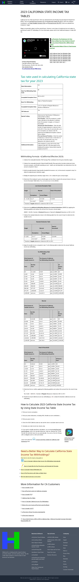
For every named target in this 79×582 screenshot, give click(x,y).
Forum (64, 561)
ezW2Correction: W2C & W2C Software (54, 540)
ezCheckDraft (35, 555)
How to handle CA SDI (27, 487)
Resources (43, 2)
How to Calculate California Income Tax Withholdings (35, 501)
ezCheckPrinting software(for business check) (38, 546)
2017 (63, 62)
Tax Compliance (33, 2)
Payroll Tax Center (51, 552)
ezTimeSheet (35, 561)
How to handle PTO (27, 494)
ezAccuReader (35, 564)
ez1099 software (51, 544)
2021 (51, 62)
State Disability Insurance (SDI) (38, 23)
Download (65, 542)
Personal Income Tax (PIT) (54, 23)
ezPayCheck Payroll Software (38, 537)
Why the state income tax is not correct (31, 476)
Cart (68, 2)
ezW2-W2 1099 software (52, 537)
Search (61, 2)
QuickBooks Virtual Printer (38, 552)
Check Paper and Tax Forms (53, 549)
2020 (54, 62)
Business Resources (52, 555)
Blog (64, 556)
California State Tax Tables (28, 498)
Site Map (65, 566)
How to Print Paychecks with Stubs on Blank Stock (34, 473)
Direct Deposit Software (37, 542)
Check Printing (22, 2)
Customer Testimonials (68, 569)
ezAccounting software (37, 540)
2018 (60, 62)
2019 (57, 62)
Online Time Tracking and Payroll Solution (37, 568)
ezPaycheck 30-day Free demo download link (33, 512)
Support (54, 2)
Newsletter (65, 558)
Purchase (65, 545)
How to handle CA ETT (28, 508)
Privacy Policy (66, 553)
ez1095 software (51, 546)
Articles (65, 564)
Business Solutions (10, 2)
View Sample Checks (27, 67)
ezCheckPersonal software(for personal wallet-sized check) (38, 558)
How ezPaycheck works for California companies (34, 491)
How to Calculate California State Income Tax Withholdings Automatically (42, 461)
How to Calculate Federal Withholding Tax (31, 469)
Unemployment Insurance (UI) (36, 21)
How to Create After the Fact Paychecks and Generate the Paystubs (41, 466)
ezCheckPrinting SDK (36, 549)
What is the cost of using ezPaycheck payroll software (35, 505)
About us (65, 550)
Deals (64, 548)
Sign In (74, 2)
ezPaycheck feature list (28, 515)
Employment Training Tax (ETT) (55, 21)
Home (64, 537)
